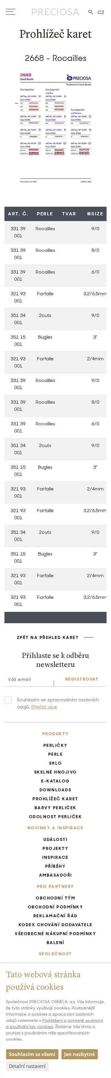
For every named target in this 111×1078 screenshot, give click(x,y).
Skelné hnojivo (55, 772)
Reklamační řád (55, 915)
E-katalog (55, 781)
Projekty (55, 848)
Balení (56, 942)
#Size (95, 214)
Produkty (55, 733)
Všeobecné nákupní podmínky (55, 933)
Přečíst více (44, 707)
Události (55, 839)
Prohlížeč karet (55, 798)
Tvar (69, 214)
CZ (101, 12)
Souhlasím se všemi (32, 1054)
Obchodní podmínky (55, 907)
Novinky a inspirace (56, 828)
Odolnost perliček (55, 816)
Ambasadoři (55, 875)
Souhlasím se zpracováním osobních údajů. (58, 703)
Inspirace (55, 857)
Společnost (55, 954)
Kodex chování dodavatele (56, 924)
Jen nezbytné (79, 1054)
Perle (45, 214)
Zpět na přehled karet (48, 637)
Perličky (56, 745)
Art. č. (18, 214)
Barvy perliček (56, 807)
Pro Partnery (55, 886)
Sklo (55, 763)
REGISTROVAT (82, 679)
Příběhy (55, 866)
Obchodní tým (55, 898)
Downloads (56, 790)
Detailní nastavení (27, 1066)
